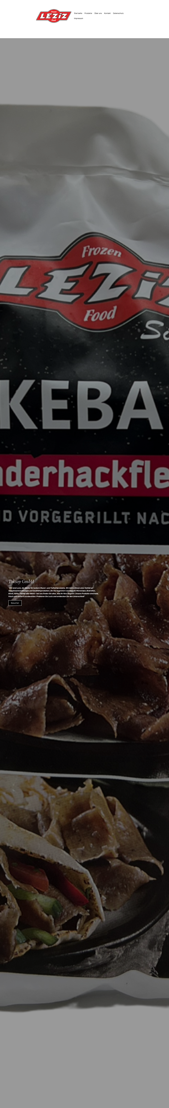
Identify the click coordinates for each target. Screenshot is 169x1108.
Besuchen (15, 603)
